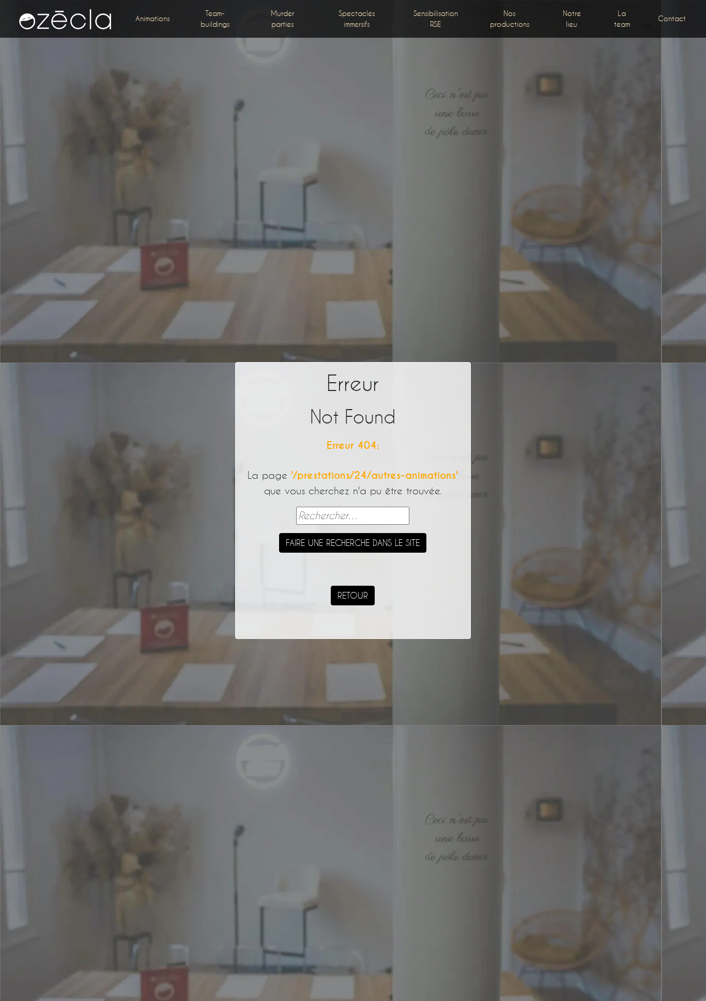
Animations (152, 18)
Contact (672, 18)
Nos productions (509, 18)
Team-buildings (215, 18)
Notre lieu (572, 18)
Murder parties (282, 18)
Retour (352, 595)
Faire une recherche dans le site (353, 543)
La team (622, 18)
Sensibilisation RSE (435, 18)
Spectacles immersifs (357, 18)
